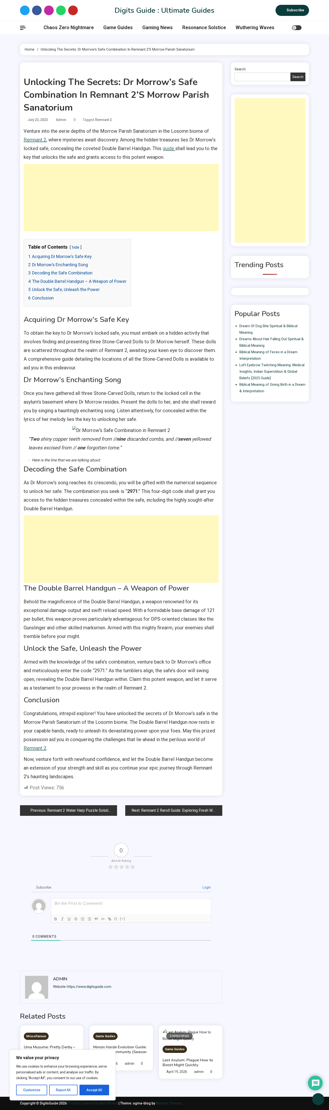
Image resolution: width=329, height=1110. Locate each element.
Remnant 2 (103, 120)
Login (206, 887)
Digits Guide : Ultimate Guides (164, 10)
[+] (122, 918)
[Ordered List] (82, 919)
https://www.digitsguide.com (89, 986)
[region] (63, 1075)
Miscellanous (36, 1036)
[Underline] (69, 919)
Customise (31, 1090)
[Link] (109, 919)
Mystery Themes (169, 1103)
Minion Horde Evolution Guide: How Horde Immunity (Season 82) (120, 1052)
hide (75, 247)
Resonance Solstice (204, 27)
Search (240, 69)
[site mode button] (297, 27)
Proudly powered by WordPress (92, 1103)
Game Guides (118, 27)
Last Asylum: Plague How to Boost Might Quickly (188, 1062)
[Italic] (62, 919)
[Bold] (55, 919)
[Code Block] (102, 919)
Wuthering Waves (255, 27)
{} (116, 918)
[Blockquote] (96, 919)
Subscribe (295, 10)
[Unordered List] (89, 919)
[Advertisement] (121, 197)
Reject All (63, 1090)
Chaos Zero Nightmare (69, 27)
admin (61, 120)
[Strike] (75, 919)
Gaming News (157, 27)
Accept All (94, 1090)
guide (169, 148)
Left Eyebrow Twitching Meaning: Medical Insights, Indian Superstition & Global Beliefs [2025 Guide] (271, 371)
